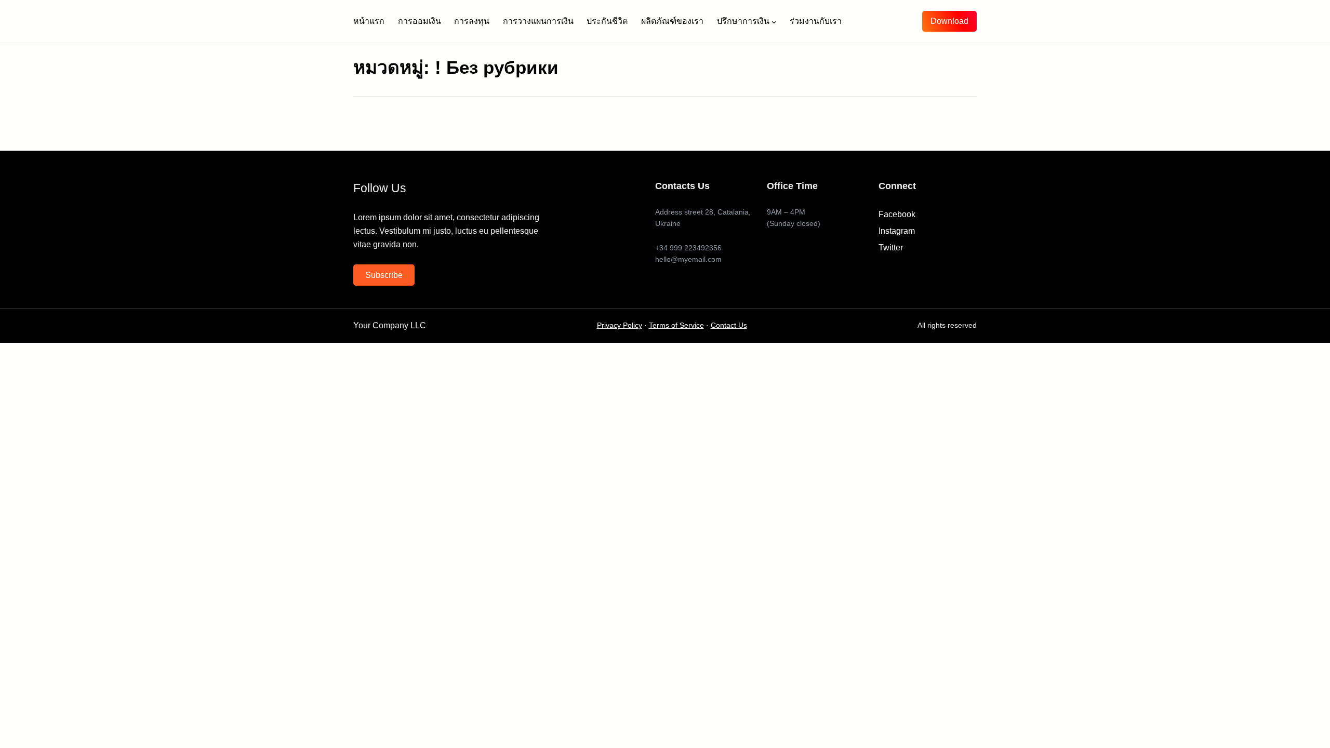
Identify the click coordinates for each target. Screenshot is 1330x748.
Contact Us (729, 325)
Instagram (897, 230)
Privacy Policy (619, 325)
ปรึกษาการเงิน (743, 21)
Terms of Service (676, 325)
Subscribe (384, 275)
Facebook (897, 214)
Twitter (891, 247)
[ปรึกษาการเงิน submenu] (774, 21)
